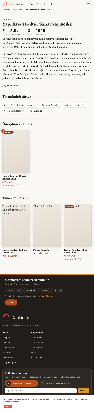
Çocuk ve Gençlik (51, 105)
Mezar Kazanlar (41, 249)
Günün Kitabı (37, 347)
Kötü (45, 290)
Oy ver (11, 302)
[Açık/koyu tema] (38, 4)
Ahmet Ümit (7, 182)
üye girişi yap (47, 296)
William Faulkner (40, 253)
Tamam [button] (7, 406)
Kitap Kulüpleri (9, 362)
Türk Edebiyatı (37, 111)
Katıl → (83, 391)
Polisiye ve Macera (27, 105)
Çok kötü (57, 290)
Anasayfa (6, 10)
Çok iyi (10, 290)
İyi (19, 290)
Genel (8, 105)
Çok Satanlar (37, 337)
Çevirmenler (8, 347)
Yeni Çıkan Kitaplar (14, 111)
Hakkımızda (36, 357)
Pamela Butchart (10, 256)
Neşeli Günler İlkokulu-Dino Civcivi (15, 251)
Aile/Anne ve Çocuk (75, 105)
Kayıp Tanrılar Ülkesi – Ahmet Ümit (15, 177)
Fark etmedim (32, 290)
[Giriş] (51, 4)
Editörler (6, 352)
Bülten (34, 352)
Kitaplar (6, 337)
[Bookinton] (13, 4)
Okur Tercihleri (38, 342)
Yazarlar (6, 342)
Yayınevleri (17, 10)
